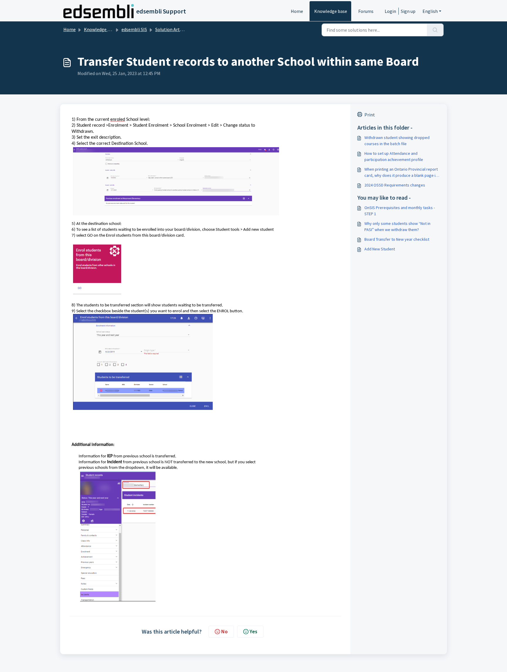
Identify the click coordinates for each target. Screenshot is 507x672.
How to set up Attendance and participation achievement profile (393, 156)
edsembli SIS (134, 29)
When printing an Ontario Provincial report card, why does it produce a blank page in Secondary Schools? (401, 173)
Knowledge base (330, 11)
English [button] (430, 11)
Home (297, 11)
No (224, 631)
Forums (366, 11)
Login (390, 11)
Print (369, 115)
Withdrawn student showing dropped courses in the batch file (397, 140)
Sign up (408, 11)
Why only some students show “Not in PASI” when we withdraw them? (397, 226)
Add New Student (379, 249)
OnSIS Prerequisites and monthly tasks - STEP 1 (399, 210)
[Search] (435, 29)
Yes (253, 631)
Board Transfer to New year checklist (396, 239)
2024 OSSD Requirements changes (394, 185)
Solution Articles (172, 29)
